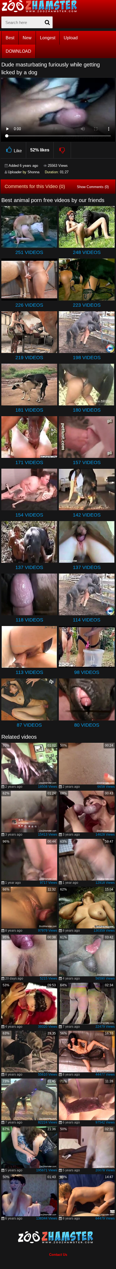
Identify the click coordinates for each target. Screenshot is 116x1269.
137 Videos (29, 567)
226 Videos (29, 305)
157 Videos (87, 462)
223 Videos (87, 305)
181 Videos (29, 410)
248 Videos (87, 252)
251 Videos (29, 252)
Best (10, 38)
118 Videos (29, 620)
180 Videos (87, 410)
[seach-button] (47, 22)
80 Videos (86, 725)
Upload (71, 38)
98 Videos (86, 672)
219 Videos (29, 357)
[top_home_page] (41, 6)
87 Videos (29, 725)
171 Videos (29, 462)
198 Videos (87, 357)
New (27, 38)
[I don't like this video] (62, 150)
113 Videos (29, 672)
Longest (47, 38)
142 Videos (87, 515)
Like (18, 151)
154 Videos (29, 515)
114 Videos (86, 620)
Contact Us (58, 1255)
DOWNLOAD (18, 51)
